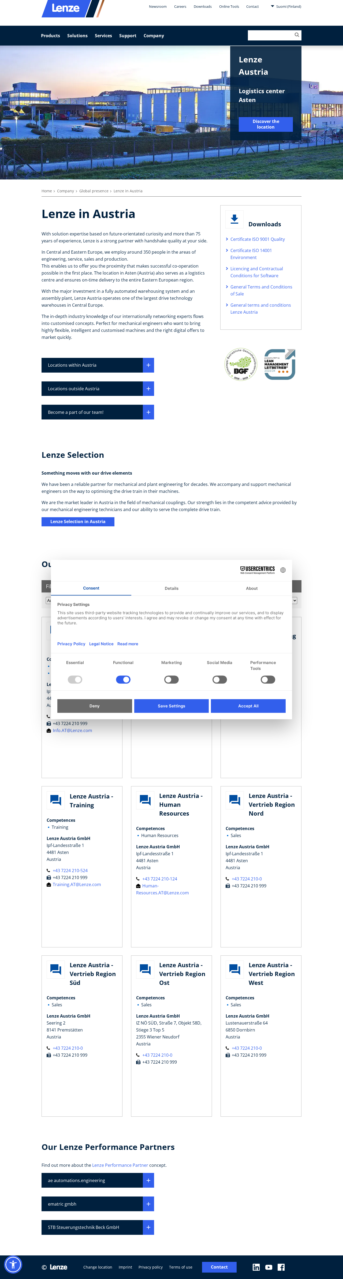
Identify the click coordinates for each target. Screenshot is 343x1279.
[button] (13, 1264)
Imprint (125, 1267)
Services (103, 36)
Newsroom (158, 6)
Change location (97, 1267)
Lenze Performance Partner (120, 1165)
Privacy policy (151, 1267)
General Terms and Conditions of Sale (261, 290)
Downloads (203, 6)
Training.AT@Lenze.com (76, 884)
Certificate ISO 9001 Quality (257, 239)
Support (127, 36)
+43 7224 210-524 (70, 870)
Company (154, 36)
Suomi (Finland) (288, 6)
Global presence (94, 190)
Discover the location (266, 124)
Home (47, 190)
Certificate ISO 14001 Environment (251, 253)
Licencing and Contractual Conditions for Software (256, 272)
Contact (252, 6)
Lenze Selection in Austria (78, 521)
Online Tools (229, 6)
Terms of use (180, 1267)
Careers (180, 6)
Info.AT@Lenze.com (72, 730)
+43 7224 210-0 (246, 879)
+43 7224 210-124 (159, 879)
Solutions (77, 36)
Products (50, 36)
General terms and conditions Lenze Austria (260, 308)
